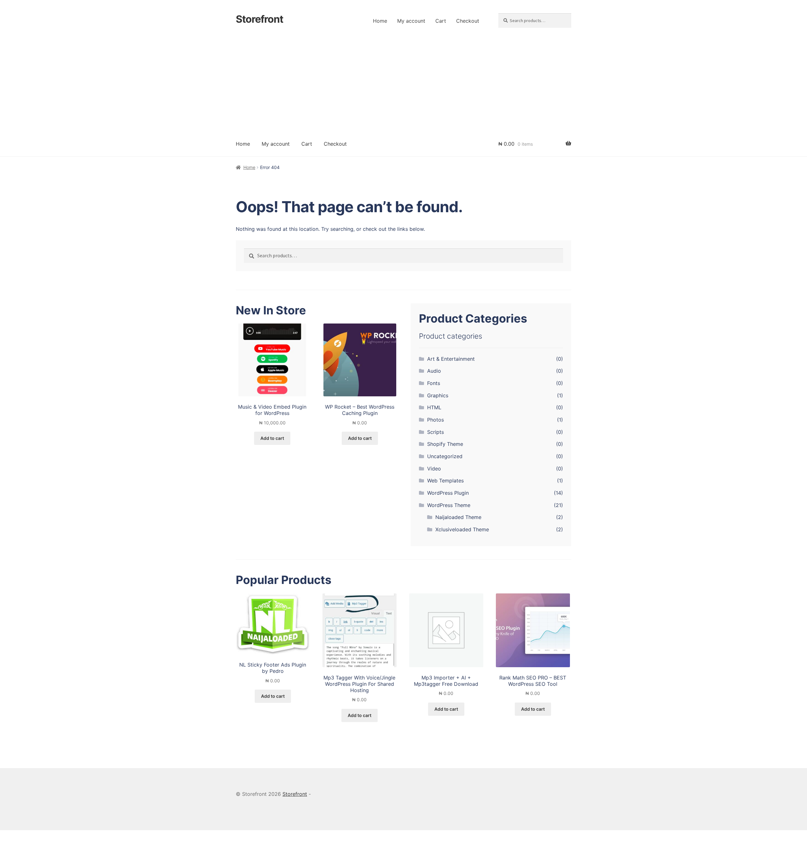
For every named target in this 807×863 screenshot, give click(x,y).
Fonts (433, 383)
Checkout (467, 21)
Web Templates (445, 480)
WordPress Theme (448, 505)
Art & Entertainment (451, 359)
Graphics (437, 395)
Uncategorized (444, 456)
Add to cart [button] (272, 438)
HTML (434, 407)
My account (411, 21)
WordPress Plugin (448, 493)
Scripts (435, 432)
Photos (435, 420)
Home (380, 21)
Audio (434, 371)
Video (434, 468)
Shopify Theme (445, 444)
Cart (440, 21)
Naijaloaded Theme (458, 517)
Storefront (259, 19)
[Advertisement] (403, 84)
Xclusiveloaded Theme (462, 529)
